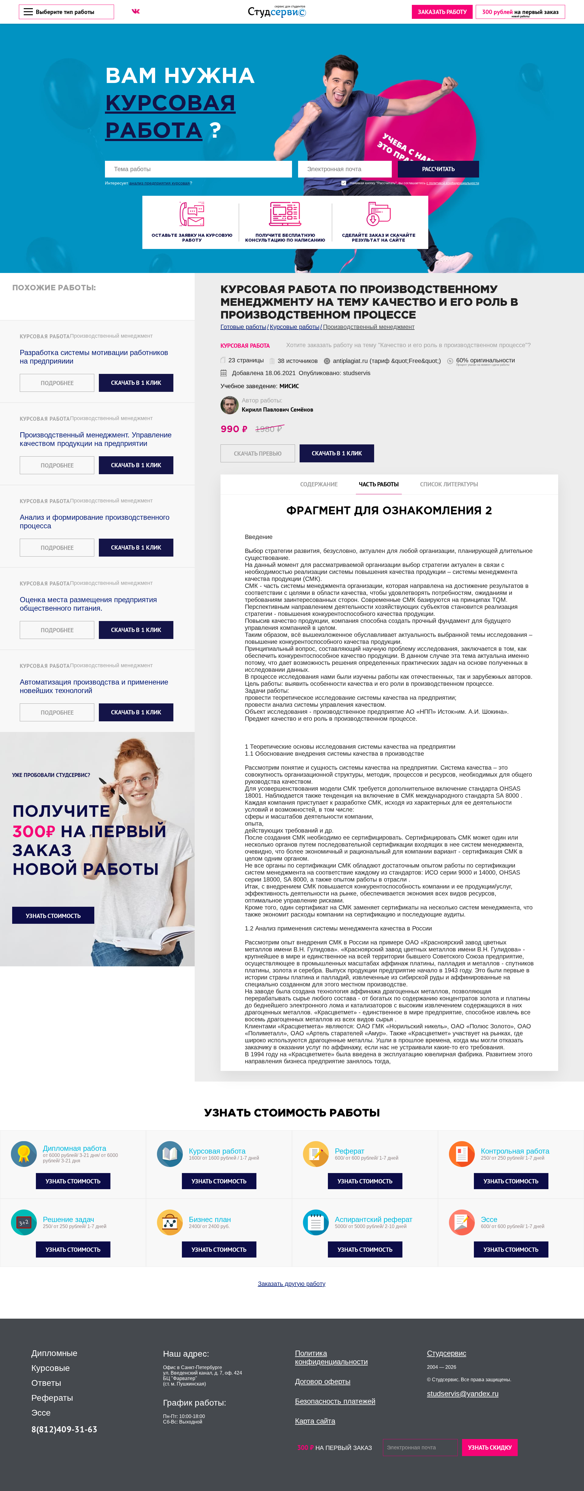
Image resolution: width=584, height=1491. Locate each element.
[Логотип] (277, 12)
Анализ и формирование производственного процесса (94, 521)
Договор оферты (322, 1381)
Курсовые (50, 1368)
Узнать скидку (490, 1447)
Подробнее (57, 383)
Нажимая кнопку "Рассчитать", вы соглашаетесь (414, 183)
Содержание (319, 484)
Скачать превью (258, 453)
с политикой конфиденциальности (452, 183)
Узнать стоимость (53, 916)
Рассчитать (438, 169)
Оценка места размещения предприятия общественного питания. (88, 603)
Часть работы (379, 484)
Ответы (46, 1383)
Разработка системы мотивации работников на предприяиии (94, 356)
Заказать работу (442, 12)
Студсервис (446, 1353)
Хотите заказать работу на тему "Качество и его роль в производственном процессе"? (408, 345)
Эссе (41, 1413)
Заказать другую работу (291, 1283)
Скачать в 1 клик (136, 383)
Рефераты (52, 1398)
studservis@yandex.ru (463, 1393)
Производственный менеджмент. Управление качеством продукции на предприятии (96, 439)
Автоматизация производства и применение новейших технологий (94, 686)
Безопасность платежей (335, 1401)
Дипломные (54, 1353)
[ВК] (135, 11)
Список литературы (449, 484)
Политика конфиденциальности (331, 1357)
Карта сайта (315, 1421)
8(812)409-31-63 (64, 1429)
